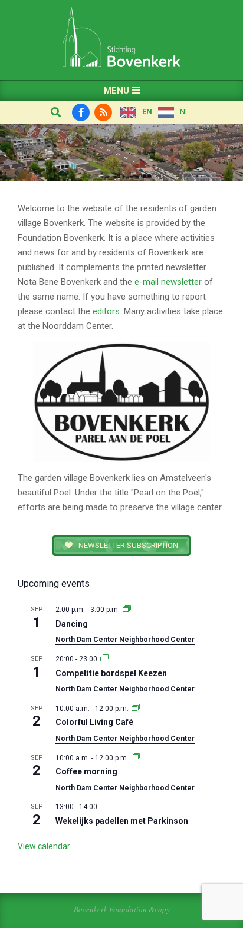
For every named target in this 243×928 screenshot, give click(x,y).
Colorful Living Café (94, 722)
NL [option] (184, 111)
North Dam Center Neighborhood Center (125, 640)
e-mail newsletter (168, 282)
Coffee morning (86, 771)
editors (106, 311)
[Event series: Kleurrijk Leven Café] (136, 708)
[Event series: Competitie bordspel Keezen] (104, 659)
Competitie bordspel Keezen (111, 673)
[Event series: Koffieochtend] (136, 758)
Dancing (71, 623)
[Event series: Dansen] (127, 610)
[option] (173, 112)
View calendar (44, 846)
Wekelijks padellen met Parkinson (121, 821)
